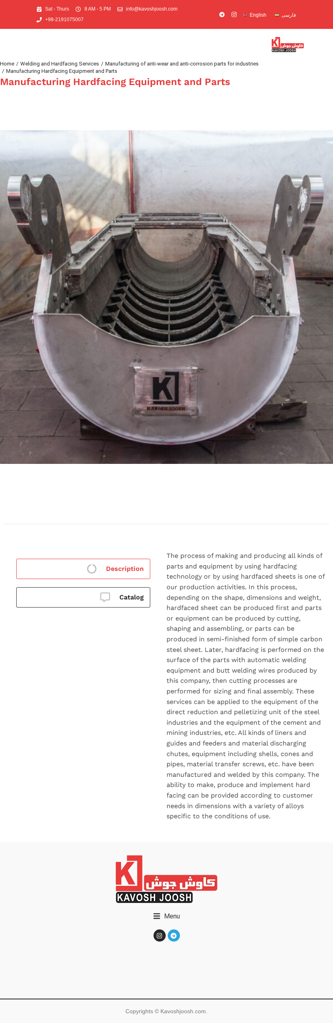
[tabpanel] (246, 678)
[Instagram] (160, 935)
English (258, 15)
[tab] (83, 569)
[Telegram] (174, 935)
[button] (167, 916)
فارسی (288, 15)
